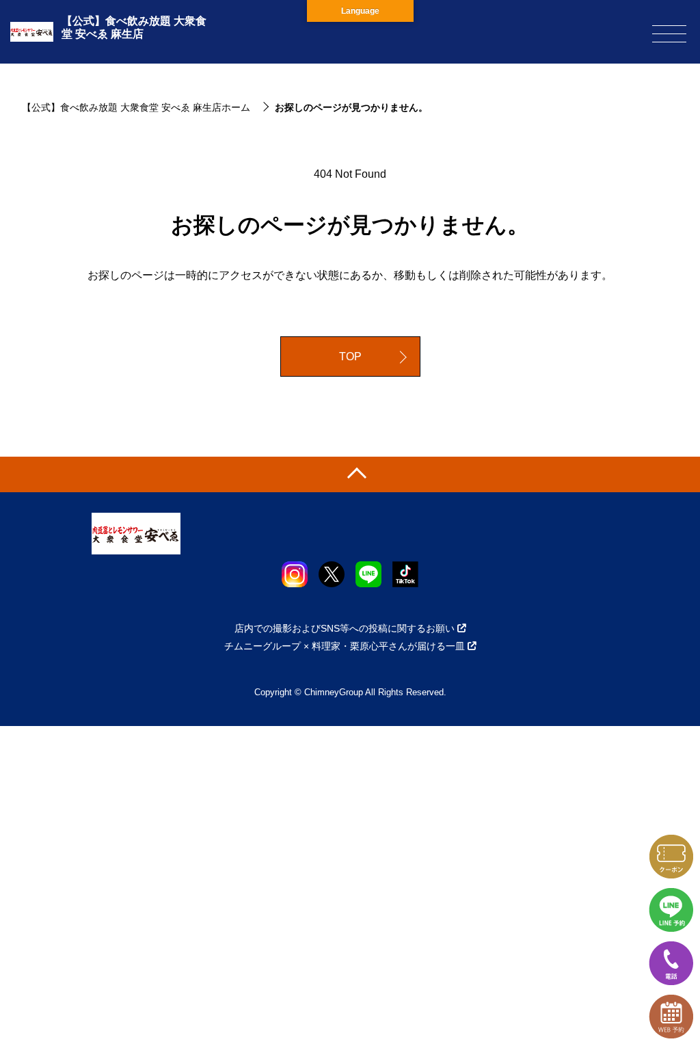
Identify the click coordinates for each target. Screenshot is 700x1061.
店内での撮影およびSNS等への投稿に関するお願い (344, 628)
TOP (350, 356)
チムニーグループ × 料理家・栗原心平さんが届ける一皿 (344, 646)
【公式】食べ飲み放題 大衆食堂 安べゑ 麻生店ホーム (136, 107)
